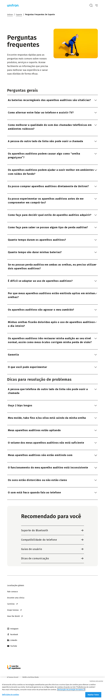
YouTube (13, 646)
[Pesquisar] (91, 5)
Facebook (14, 634)
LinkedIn (13, 640)
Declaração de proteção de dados (70, 690)
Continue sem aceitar (96, 681)
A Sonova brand (12, 677)
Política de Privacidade (31, 677)
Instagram (14, 629)
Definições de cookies (10, 695)
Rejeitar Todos (93, 695)
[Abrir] (96, 5)
